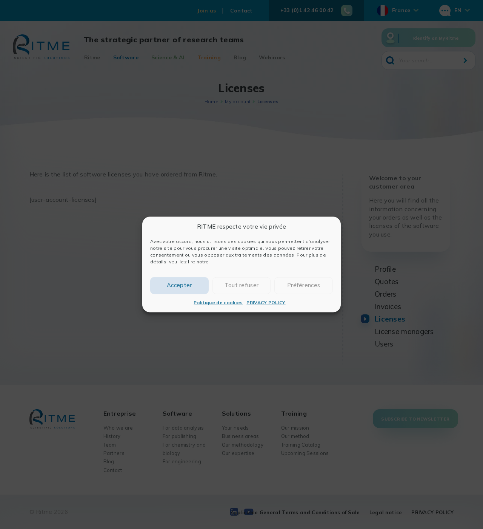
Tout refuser (242, 285)
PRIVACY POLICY (265, 302)
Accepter (179, 285)
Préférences (303, 285)
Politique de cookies (218, 302)
